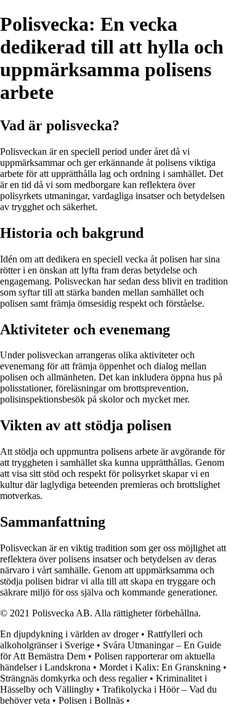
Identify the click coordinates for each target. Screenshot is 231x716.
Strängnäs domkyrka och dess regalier (73, 678)
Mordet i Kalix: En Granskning (160, 667)
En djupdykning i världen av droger (69, 634)
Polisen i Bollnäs (91, 700)
